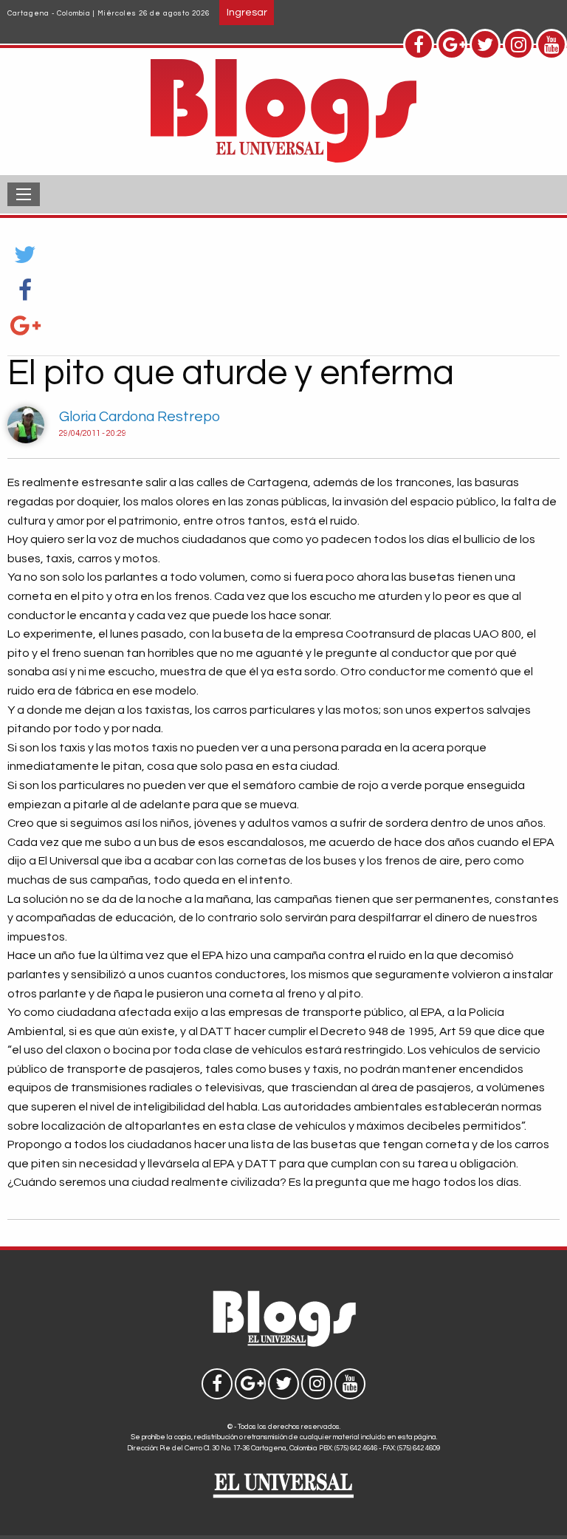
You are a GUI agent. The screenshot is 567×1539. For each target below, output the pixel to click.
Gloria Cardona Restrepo (139, 416)
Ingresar (247, 12)
